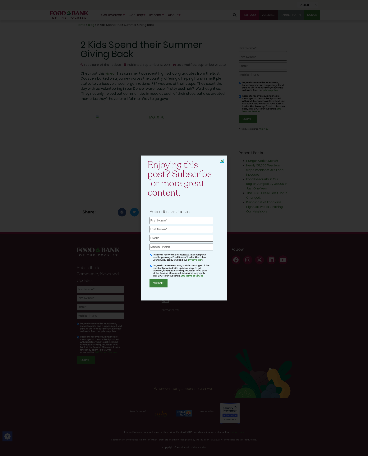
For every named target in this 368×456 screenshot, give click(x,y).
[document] (184, 228)
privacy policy (195, 259)
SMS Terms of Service (192, 275)
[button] (221, 160)
